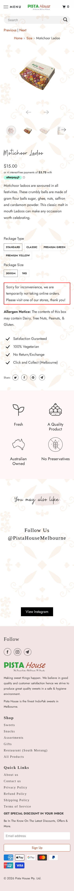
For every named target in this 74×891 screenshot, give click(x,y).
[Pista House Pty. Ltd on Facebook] (8, 652)
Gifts (8, 744)
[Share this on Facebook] (23, 377)
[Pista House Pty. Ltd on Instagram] (18, 652)
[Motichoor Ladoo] (37, 75)
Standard (13, 247)
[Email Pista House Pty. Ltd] (28, 652)
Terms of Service (17, 806)
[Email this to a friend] (41, 377)
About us (11, 774)
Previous (10, 30)
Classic (31, 247)
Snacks (9, 731)
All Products (14, 756)
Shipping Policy (17, 800)
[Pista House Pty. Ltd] (37, 7)
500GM (11, 273)
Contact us (12, 781)
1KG (24, 273)
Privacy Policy (15, 787)
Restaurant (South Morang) (26, 750)
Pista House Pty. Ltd (27, 878)
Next (22, 30)
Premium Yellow (18, 255)
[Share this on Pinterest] (32, 377)
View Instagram (37, 611)
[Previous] (28, 111)
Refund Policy (15, 793)
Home (18, 38)
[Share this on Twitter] (14, 377)
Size (29, 38)
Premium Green (54, 247)
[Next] (46, 111)
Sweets (9, 725)
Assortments (13, 737)
